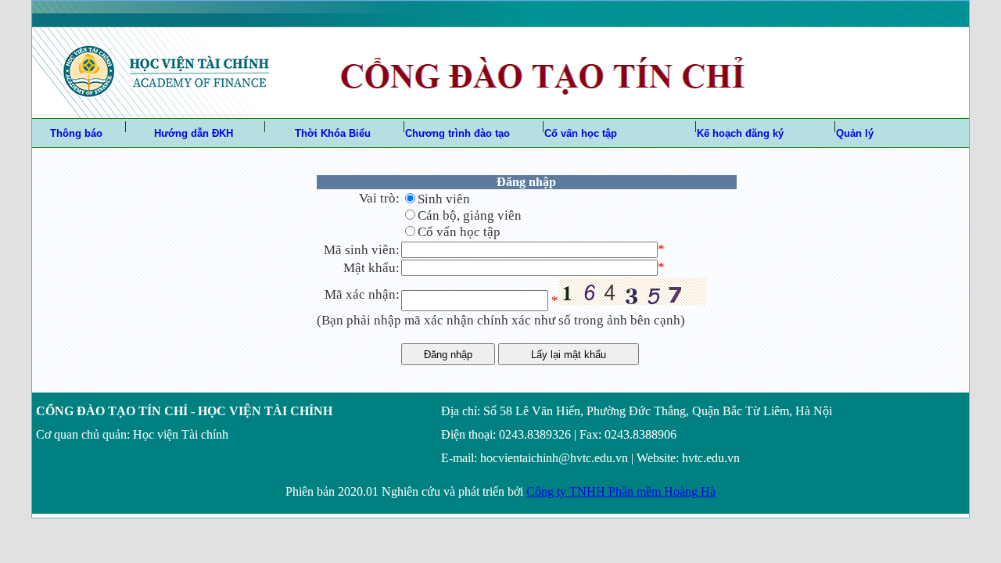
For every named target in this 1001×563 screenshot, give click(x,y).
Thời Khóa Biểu (333, 133)
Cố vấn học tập (459, 231)
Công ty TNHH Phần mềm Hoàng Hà (621, 491)
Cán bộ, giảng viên (470, 215)
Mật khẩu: (371, 267)
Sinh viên (444, 199)
